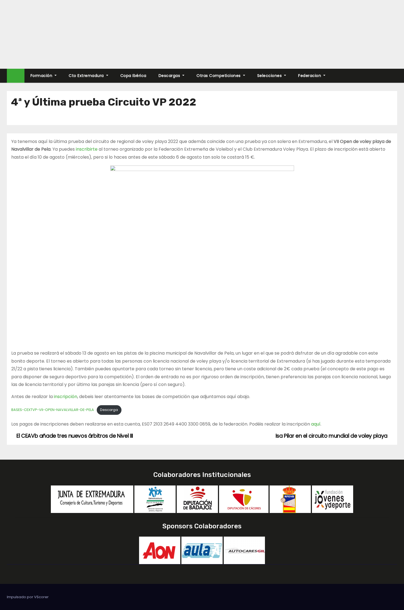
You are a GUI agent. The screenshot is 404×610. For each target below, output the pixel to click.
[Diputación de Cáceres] (244, 499)
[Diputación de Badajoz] (197, 499)
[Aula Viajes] (202, 550)
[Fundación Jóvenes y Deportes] (332, 499)
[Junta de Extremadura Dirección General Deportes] (155, 499)
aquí (315, 424)
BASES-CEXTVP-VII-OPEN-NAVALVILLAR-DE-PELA (52, 409)
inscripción (65, 396)
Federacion (310, 75)
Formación (42, 75)
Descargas (170, 75)
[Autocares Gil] (244, 550)
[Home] (15, 76)
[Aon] (159, 550)
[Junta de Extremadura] (92, 499)
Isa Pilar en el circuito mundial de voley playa (332, 436)
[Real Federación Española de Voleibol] (290, 499)
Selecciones (270, 75)
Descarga (109, 409)
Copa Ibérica (133, 75)
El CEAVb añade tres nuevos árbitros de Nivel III (74, 436)
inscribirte (87, 149)
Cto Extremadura (87, 75)
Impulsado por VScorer (28, 597)
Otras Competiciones (219, 75)
